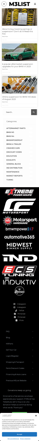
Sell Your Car (11, 350)
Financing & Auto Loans (16, 374)
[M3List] (19, 4)
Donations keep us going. (19, 390)
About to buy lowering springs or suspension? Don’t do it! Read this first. (17, 31)
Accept (19, 434)
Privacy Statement (25, 438)
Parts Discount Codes (15, 368)
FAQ (7, 331)
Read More (5, 36)
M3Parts (9, 344)
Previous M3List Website (16, 381)
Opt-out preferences (13, 438)
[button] (36, 416)
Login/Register (12, 356)
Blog (8, 338)
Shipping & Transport (15, 362)
